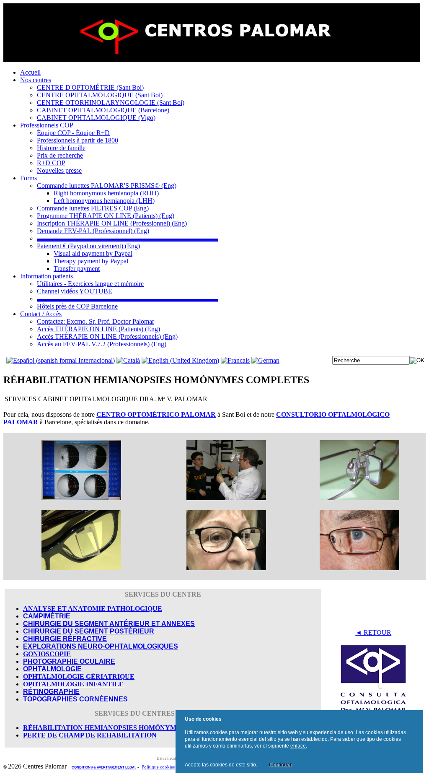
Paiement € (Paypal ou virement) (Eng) (88, 245)
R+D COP (51, 162)
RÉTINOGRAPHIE (51, 691)
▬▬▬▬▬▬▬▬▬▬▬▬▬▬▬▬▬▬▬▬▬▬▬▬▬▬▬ (127, 238)
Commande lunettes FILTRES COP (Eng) (93, 208)
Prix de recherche (60, 155)
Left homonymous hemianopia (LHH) (104, 200)
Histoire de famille (61, 147)
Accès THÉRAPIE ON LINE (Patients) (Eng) (98, 328)
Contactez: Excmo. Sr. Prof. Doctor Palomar (95, 321)
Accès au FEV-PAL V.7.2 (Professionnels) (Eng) (101, 344)
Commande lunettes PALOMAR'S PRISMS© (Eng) (106, 185)
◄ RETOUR (373, 632)
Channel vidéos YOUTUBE (74, 291)
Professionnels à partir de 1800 (77, 140)
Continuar (280, 765)
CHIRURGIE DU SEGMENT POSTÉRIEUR (88, 631)
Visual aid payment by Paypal (93, 253)
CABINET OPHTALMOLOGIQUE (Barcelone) (103, 110)
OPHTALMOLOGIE (52, 669)
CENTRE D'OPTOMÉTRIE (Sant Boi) (90, 87)
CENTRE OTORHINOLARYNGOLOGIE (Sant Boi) (110, 102)
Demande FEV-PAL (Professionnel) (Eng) (93, 230)
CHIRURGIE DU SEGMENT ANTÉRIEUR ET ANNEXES (109, 623)
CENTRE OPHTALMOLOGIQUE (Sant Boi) (100, 95)
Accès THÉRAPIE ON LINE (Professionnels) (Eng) (107, 336)
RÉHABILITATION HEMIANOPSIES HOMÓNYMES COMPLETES (126, 727)
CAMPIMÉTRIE (46, 616)
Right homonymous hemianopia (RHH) (106, 193)
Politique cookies (158, 767)
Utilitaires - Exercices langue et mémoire (90, 283)
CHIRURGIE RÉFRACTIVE (65, 638)
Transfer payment (77, 268)
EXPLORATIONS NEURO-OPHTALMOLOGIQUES (100, 646)
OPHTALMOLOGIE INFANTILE (73, 684)
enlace (298, 746)
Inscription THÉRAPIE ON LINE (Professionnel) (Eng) (112, 223)
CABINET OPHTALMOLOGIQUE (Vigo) (96, 117)
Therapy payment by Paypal (91, 261)
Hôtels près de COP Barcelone (77, 306)
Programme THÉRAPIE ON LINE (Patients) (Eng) (105, 215)
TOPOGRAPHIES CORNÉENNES (75, 699)
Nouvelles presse (59, 170)
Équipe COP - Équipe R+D (73, 132)
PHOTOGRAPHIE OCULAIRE (69, 661)
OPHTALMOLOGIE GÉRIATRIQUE (78, 676)
